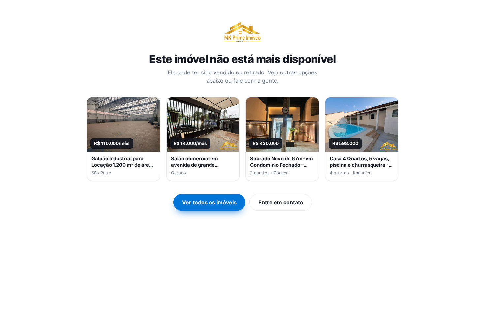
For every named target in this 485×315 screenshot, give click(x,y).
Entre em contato (280, 202)
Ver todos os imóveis (209, 202)
